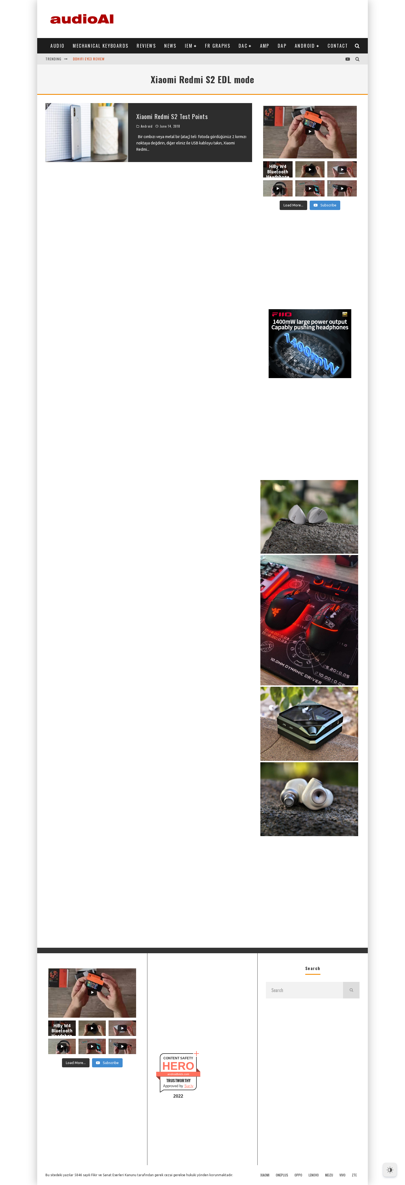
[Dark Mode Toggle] (390, 1170)
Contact (338, 45)
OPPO (298, 1175)
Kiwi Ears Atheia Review (94, 60)
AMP (264, 45)
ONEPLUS (282, 1175)
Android (305, 45)
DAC (243, 45)
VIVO (342, 1175)
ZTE (354, 1175)
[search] (351, 990)
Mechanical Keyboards (100, 45)
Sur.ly (188, 1086)
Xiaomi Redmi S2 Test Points (172, 116)
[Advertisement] (259, 18)
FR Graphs (217, 45)
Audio (57, 45)
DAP (282, 45)
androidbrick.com (178, 1074)
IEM (189, 45)
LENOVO (314, 1175)
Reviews (146, 45)
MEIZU (329, 1175)
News (170, 45)
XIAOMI (264, 1175)
